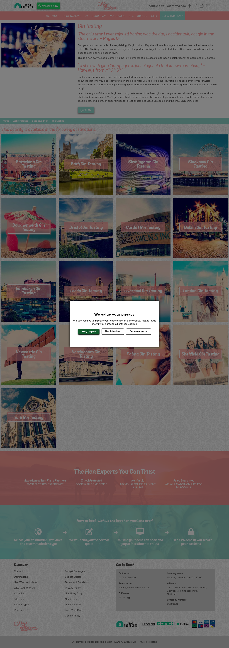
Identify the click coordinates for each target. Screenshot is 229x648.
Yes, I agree (89, 331)
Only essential (138, 331)
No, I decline (112, 331)
